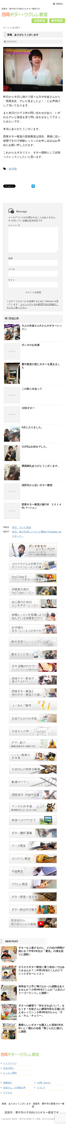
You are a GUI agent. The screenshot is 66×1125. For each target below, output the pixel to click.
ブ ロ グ (41, 1087)
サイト (11, 280)
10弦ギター (28, 408)
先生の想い (8, 1068)
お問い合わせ (43, 1082)
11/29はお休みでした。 (35, 446)
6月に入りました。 (33, 427)
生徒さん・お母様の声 (14, 1087)
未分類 (13, 168)
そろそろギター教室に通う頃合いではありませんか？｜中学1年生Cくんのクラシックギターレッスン (41, 970)
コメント (14, 225)
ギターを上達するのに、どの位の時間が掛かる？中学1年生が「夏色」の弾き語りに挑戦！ (41, 951)
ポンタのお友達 (31, 345)
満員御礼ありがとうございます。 (41, 466)
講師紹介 (7, 1082)
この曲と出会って (32, 388)
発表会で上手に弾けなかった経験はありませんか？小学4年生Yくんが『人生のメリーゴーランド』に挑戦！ (41, 989)
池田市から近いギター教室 (37, 485)
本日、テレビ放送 (21, 527)
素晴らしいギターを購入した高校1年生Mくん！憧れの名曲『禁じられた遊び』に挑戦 (41, 1028)
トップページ (10, 1063)
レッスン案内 (10, 1073)
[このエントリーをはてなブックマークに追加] (33, 186)
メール (11, 269)
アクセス (7, 1092)
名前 (10, 258)
